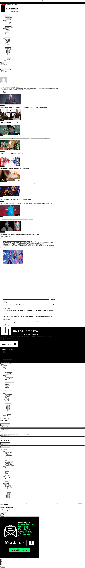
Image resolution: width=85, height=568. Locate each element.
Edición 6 (9, 55)
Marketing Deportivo (9, 23)
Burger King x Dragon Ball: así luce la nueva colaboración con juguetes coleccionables (27, 316)
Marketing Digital (8, 39)
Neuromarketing (3, 181)
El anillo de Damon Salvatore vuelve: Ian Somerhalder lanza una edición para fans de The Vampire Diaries (24, 245)
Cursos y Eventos (8, 13)
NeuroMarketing (8, 26)
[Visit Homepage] (9, 11)
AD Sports (2, 232)
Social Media (7, 41)
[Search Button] (10, 69)
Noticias (2, 201)
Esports (6, 42)
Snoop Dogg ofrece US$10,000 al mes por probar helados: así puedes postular (19, 243)
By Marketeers (10, 49)
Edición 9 (9, 59)
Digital (4, 38)
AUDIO (1, 135)
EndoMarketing (8, 25)
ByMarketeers (8, 48)
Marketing (5, 20)
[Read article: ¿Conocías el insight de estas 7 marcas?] (29, 145)
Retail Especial (8, 47)
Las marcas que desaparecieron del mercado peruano (15, 199)
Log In (1, 438)
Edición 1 (9, 50)
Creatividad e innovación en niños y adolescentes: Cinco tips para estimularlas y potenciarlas (26, 203)
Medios (6, 15)
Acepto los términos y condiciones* (9, 565)
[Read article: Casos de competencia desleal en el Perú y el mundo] (29, 160)
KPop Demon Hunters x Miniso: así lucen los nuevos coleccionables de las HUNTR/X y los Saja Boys (23, 242)
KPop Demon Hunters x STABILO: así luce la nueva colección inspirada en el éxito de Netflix (29, 304)
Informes (2, 120)
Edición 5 (9, 54)
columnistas (52, 336)
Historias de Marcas (9, 22)
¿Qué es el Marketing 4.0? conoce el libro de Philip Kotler (16, 219)
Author (4, 76)
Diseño (6, 31)
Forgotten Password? (4, 429)
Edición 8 (9, 58)
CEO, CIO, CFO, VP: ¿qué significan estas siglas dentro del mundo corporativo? (23, 122)
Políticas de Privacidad (7, 360)
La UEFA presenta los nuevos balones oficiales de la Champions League (17, 241)
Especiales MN (6, 46)
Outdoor (6, 33)
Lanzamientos (8, 19)
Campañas (7, 29)
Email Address (3, 511)
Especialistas (5, 60)
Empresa (2, 512)
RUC (1, 513)
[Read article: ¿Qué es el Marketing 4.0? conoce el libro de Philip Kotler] (29, 210)
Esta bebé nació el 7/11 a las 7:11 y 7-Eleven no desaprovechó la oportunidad (18, 244)
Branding (7, 32)
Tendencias (7, 16)
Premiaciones (8, 18)
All (3, 91)
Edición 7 (9, 57)
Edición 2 (9, 51)
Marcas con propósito (9, 27)
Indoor (6, 34)
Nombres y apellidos (4, 509)
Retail (6, 21)
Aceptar (6, 504)
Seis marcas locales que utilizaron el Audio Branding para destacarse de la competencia (25, 138)
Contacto (4, 358)
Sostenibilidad (6, 44)
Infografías (7, 37)
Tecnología (7, 43)
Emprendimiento (8, 17)
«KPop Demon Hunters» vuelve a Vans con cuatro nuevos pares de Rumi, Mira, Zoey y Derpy (29, 299)
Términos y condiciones (7, 359)
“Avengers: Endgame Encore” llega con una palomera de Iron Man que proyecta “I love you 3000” (30, 310)
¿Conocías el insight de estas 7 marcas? (11, 153)
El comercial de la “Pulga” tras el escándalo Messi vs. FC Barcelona (19, 234)
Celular (1, 514)
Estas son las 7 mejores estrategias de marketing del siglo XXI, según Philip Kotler (23, 107)
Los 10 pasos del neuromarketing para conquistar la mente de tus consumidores (23, 183)
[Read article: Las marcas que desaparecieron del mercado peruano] (29, 191)
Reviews (4, 92)
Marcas (1, 196)
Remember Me (5, 426)
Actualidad (5, 12)
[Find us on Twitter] (1, 417)
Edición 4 (9, 53)
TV (5, 36)
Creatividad (7, 30)
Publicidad (5, 28)
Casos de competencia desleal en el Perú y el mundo (15, 168)
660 (9, 236)
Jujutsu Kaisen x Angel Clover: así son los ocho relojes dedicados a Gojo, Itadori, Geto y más (29, 322)
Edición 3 (9, 52)
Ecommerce (7, 40)
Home (1, 76)
